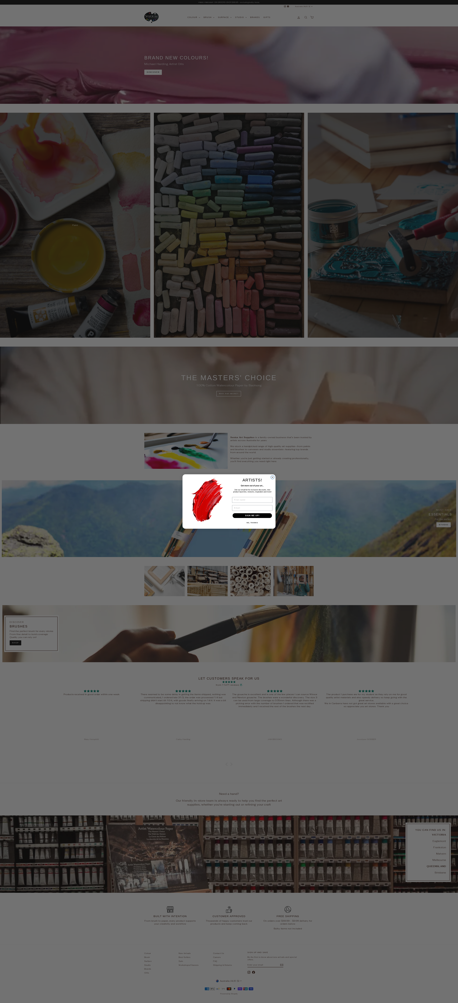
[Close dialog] (272, 477)
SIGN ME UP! (252, 516)
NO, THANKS (252, 523)
